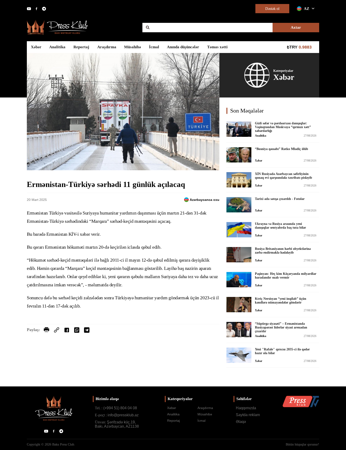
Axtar (296, 27)
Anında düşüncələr (183, 47)
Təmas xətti (217, 47)
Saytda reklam (248, 415)
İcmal (154, 47)
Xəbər (36, 47)
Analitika (57, 47)
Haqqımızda (246, 408)
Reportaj (81, 47)
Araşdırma (106, 47)
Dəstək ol (272, 9)
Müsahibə (132, 47)
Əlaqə (241, 422)
